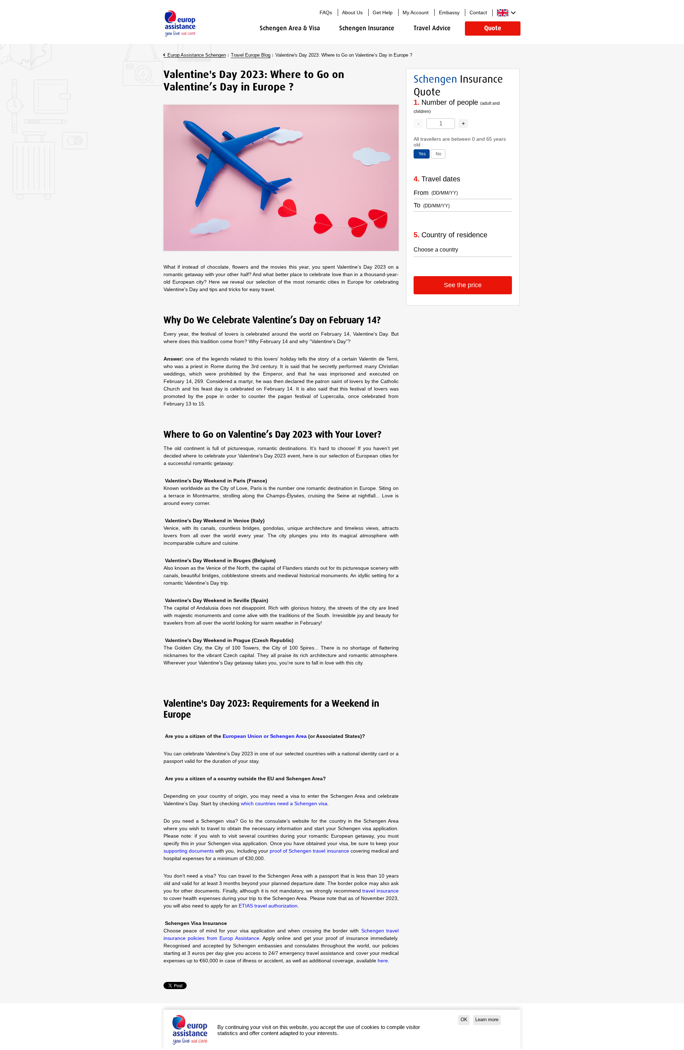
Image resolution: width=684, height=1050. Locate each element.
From (421, 192)
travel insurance (380, 891)
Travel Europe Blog (250, 55)
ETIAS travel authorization (268, 906)
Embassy (449, 12)
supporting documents (189, 851)
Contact (478, 12)
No (438, 153)
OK (464, 1019)
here (383, 960)
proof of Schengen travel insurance (309, 851)
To (417, 205)
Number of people (457, 106)
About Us (352, 12)
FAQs (326, 12)
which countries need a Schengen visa (284, 803)
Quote (492, 28)
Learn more (486, 1019)
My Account (416, 12)
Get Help (383, 12)
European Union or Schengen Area (265, 736)
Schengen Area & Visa (290, 28)
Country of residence (454, 235)
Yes (422, 153)
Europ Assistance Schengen (196, 55)
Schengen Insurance (366, 28)
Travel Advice (432, 28)
